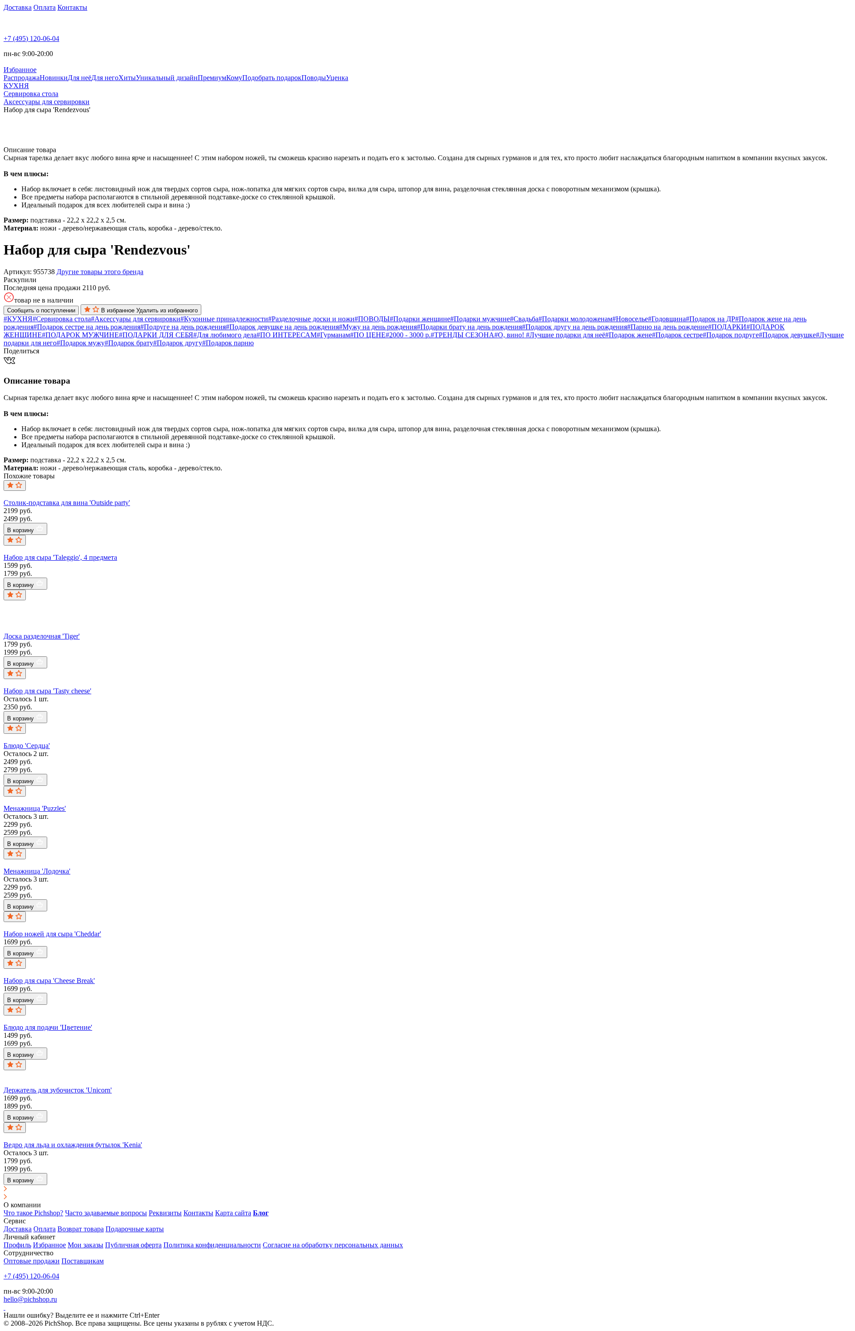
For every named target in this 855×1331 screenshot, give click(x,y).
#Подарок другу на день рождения (574, 327)
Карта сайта (233, 1213)
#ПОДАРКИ (727, 327)
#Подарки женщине (420, 319)
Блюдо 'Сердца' (27, 745)
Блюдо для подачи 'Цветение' (48, 1027)
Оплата (44, 7)
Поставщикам (82, 1261)
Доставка (18, 7)
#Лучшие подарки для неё (565, 335)
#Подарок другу (177, 343)
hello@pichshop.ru (30, 1299)
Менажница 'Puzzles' (35, 808)
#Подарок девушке (787, 335)
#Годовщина (667, 319)
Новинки (54, 77)
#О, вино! (510, 335)
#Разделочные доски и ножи (311, 319)
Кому (234, 77)
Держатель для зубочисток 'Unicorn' (58, 1090)
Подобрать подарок (271, 77)
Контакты (72, 7)
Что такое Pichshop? (33, 1213)
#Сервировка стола (62, 319)
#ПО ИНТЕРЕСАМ (286, 335)
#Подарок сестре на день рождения (86, 327)
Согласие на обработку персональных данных (333, 1245)
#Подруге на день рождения (183, 327)
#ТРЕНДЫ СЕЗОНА (462, 335)
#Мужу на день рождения (378, 327)
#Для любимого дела (224, 335)
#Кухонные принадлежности (224, 319)
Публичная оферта (133, 1245)
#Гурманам (333, 335)
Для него (104, 77)
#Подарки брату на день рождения (469, 327)
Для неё (79, 77)
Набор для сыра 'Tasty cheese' (47, 691)
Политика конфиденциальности (212, 1245)
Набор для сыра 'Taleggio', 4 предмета (60, 557)
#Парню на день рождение (667, 327)
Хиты (127, 77)
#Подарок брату (129, 343)
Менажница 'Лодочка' (37, 871)
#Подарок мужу (81, 343)
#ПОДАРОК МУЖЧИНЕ (80, 335)
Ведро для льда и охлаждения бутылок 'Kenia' (73, 1145)
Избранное (49, 1245)
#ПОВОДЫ (372, 319)
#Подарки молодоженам (575, 319)
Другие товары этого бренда (100, 271)
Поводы (313, 77)
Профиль (17, 1245)
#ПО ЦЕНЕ (368, 335)
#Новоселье (630, 319)
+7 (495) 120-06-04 (31, 38)
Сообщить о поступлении (41, 310)
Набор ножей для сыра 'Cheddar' (52, 934)
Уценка (337, 77)
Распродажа (22, 77)
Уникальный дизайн (167, 77)
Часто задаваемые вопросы (106, 1213)
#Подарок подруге (731, 335)
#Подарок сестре (677, 335)
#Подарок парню (228, 343)
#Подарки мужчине (480, 319)
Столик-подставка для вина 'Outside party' (67, 502)
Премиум (212, 77)
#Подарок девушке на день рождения (282, 327)
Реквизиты (165, 1213)
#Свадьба (524, 319)
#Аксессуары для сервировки (135, 319)
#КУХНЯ (18, 319)
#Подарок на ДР (710, 319)
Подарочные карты (135, 1229)
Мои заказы (85, 1245)
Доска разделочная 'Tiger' (42, 636)
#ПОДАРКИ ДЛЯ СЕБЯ (156, 335)
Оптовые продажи (32, 1261)
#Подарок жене (628, 335)
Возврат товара (80, 1229)
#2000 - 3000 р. (408, 335)
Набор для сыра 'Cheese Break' (49, 980)
